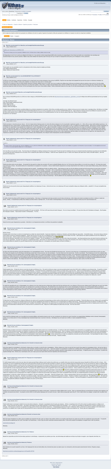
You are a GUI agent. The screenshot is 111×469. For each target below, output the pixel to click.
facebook (95, 14)
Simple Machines (59, 462)
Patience (29, 442)
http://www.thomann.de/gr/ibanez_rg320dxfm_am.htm (67, 96)
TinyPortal (53, 464)
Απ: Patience (30, 432)
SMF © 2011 (52, 462)
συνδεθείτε (23, 11)
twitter (100, 14)
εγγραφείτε (29, 11)
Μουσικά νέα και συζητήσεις (14, 228)
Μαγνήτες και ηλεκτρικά (12, 45)
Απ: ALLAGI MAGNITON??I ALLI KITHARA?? (29, 76)
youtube (107, 14)
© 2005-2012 (58, 464)
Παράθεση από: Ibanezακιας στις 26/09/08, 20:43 (13, 49)
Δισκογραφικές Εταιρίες (27, 325)
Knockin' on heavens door (33, 414)
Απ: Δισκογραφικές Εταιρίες (28, 228)
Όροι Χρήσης (56, 466)
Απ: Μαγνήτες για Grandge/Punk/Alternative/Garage (31, 45)
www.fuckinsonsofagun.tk (9, 423)
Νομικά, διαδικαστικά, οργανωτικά (14, 119)
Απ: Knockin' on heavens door (34, 343)
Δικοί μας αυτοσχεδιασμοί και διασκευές (17, 343)
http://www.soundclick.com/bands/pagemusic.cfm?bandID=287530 (18, 451)
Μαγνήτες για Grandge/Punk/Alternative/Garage (30, 92)
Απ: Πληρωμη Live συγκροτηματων (32, 119)
